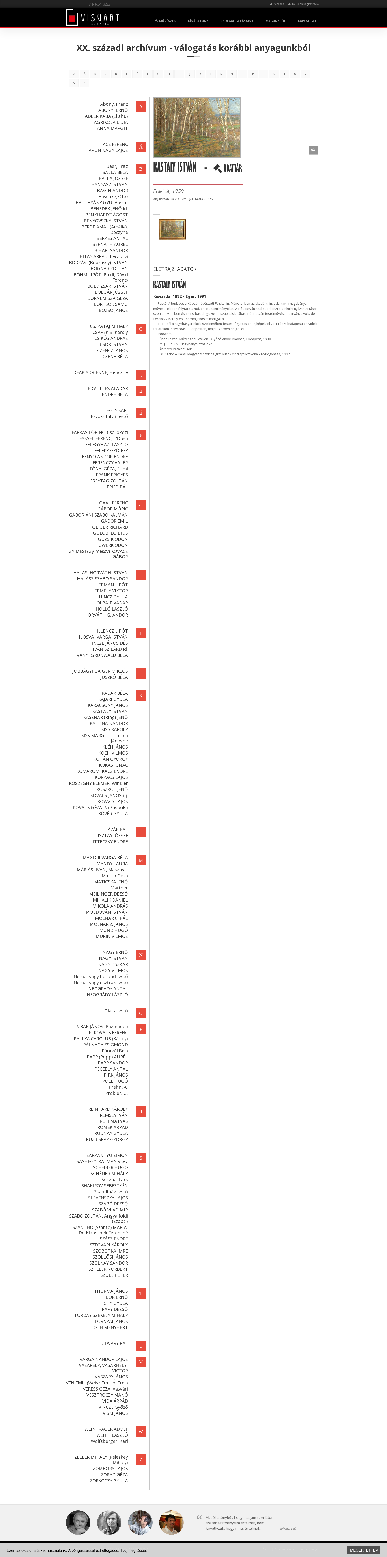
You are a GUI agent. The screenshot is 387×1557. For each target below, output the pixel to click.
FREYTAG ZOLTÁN (109, 481)
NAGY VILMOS (113, 970)
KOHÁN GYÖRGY (110, 759)
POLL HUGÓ (115, 1081)
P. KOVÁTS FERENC (108, 1032)
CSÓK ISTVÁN (114, 344)
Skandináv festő (111, 1192)
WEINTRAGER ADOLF (106, 1429)
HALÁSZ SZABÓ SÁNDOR (102, 579)
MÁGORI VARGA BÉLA (105, 857)
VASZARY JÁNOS (111, 1377)
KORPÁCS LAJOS (111, 777)
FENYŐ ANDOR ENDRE (105, 456)
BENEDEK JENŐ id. (109, 209)
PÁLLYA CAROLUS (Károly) (101, 1039)
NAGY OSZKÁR (113, 964)
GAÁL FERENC (113, 503)
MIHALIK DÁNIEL (110, 900)
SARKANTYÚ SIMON (107, 1155)
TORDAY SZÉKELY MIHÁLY (101, 1315)
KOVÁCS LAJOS (112, 801)
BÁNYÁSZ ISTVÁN (110, 184)
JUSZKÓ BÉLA (114, 677)
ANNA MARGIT (112, 128)
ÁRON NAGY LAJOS (108, 150)
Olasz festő (116, 1010)
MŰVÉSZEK (167, 21)
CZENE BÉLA (115, 356)
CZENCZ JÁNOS (112, 350)
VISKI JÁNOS (115, 1413)
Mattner (119, 888)
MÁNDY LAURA (112, 864)
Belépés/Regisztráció (305, 4)
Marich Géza (115, 876)
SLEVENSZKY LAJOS (108, 1198)
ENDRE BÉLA (115, 394)
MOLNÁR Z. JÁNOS (109, 924)
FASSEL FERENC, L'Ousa (103, 438)
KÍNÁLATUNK (198, 21)
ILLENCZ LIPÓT (112, 631)
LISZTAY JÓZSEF (111, 835)
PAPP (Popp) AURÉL (107, 1057)
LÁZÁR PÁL (116, 829)
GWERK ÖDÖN (113, 545)
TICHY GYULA (113, 1303)
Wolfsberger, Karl (109, 1441)
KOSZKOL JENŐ (112, 789)
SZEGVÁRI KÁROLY (109, 1245)
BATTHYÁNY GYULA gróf (102, 202)
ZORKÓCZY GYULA (109, 1481)
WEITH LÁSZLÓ (112, 1435)
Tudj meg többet (133, 1550)
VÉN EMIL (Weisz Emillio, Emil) (97, 1383)
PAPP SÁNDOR (113, 1063)
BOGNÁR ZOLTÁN (109, 268)
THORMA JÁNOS (111, 1291)
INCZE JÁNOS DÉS (110, 643)
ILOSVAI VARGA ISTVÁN (103, 637)
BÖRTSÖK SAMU (111, 304)
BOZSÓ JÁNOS (113, 310)
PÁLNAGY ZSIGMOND (105, 1045)
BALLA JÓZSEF (113, 178)
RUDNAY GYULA (111, 1133)
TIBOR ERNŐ (114, 1297)
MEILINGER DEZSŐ (108, 894)
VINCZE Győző (113, 1407)
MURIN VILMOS (112, 936)
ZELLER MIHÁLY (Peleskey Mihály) (101, 1459)
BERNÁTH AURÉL (110, 244)
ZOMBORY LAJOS (110, 1468)
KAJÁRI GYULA (113, 699)
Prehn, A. (118, 1087)
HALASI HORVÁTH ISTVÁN (100, 572)
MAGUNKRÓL (275, 21)
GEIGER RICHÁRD (110, 527)
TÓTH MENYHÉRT (109, 1327)
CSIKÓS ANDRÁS (111, 338)
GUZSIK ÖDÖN (113, 539)
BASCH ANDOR (112, 190)
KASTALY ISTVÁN (110, 711)
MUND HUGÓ (113, 930)
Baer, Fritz (117, 166)
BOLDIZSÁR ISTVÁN (107, 286)
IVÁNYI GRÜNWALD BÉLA (101, 655)
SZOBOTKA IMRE (110, 1251)
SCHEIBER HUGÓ (110, 1167)
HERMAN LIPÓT (111, 585)
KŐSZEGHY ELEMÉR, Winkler (98, 783)
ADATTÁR (232, 170)
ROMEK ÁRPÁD (112, 1127)
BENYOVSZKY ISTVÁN (106, 221)
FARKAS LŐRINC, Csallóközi (100, 432)
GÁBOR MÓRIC (112, 509)
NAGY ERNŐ (115, 952)
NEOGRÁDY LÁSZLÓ (107, 995)
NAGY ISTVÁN (113, 958)
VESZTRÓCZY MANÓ (107, 1395)
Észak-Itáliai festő (109, 416)
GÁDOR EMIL (114, 521)
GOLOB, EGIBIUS (110, 533)
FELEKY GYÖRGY (111, 450)
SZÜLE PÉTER (114, 1275)
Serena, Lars (115, 1179)
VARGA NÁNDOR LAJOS (104, 1359)
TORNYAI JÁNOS (111, 1321)
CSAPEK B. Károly (110, 332)
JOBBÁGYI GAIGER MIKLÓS (100, 671)
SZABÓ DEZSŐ (113, 1204)
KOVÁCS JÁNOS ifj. (109, 795)
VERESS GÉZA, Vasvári (105, 1389)
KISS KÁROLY (114, 729)
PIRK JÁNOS (116, 1075)
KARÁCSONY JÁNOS (108, 705)
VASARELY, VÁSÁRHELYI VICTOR (103, 1368)
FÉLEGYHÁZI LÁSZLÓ (106, 444)
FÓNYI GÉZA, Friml (109, 469)
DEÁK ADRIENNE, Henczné (100, 372)
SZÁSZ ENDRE (114, 1239)
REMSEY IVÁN (114, 1115)
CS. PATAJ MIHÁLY (109, 326)
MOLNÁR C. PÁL (111, 918)
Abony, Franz (114, 104)
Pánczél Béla (115, 1051)
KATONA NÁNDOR (109, 723)
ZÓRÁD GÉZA (114, 1475)
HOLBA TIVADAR (110, 603)
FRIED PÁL (117, 487)
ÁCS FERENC (115, 144)
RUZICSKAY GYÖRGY (107, 1139)
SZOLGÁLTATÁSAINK (237, 21)
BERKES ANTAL (112, 238)
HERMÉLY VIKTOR (109, 591)
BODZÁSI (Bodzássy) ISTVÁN (98, 262)
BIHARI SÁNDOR (111, 250)
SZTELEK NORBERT (108, 1269)
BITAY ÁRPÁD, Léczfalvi (104, 256)
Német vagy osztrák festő (101, 982)
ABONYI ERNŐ (113, 110)
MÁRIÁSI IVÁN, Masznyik (102, 870)
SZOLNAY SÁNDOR (108, 1263)
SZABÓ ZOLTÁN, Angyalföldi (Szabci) (98, 1218)
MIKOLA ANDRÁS (110, 906)
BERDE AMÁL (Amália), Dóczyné (105, 229)
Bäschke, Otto (113, 196)
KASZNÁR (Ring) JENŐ (105, 717)
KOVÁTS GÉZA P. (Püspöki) (100, 807)
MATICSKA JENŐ (111, 882)
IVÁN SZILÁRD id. (110, 649)
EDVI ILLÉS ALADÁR (108, 388)
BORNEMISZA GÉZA (108, 298)
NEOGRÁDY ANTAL (108, 988)
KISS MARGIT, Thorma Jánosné (104, 738)
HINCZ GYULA (113, 597)
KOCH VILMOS (113, 753)
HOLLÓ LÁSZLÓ (112, 609)
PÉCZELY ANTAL (111, 1069)
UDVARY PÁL (114, 1343)
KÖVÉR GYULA (113, 813)
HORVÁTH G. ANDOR (106, 615)
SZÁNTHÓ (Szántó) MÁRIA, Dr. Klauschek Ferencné (100, 1230)
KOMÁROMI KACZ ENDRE (102, 771)
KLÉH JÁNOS (115, 747)
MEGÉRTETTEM (364, 1550)
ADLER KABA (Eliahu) (106, 116)
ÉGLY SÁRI (117, 410)
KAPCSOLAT (307, 21)
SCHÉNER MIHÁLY (109, 1173)
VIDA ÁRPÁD (115, 1401)
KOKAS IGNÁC (113, 765)
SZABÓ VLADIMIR (110, 1210)
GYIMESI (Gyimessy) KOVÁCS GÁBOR (98, 554)
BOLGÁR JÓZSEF (111, 292)
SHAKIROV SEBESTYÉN (104, 1186)
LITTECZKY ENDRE (109, 842)
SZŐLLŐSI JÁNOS (110, 1257)
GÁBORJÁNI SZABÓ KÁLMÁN (98, 515)
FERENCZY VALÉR (110, 463)
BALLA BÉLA (115, 172)
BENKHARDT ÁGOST (106, 215)
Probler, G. (116, 1093)
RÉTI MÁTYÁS (114, 1121)
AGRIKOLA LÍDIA (111, 122)
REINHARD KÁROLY (108, 1109)
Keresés (278, 4)
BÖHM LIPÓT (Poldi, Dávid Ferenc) (101, 277)
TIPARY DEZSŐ (113, 1309)
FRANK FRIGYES (112, 475)
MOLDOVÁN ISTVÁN (107, 912)
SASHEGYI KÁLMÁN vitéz (102, 1161)
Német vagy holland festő (101, 976)
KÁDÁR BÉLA (115, 693)
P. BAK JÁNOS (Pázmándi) (101, 1026)
